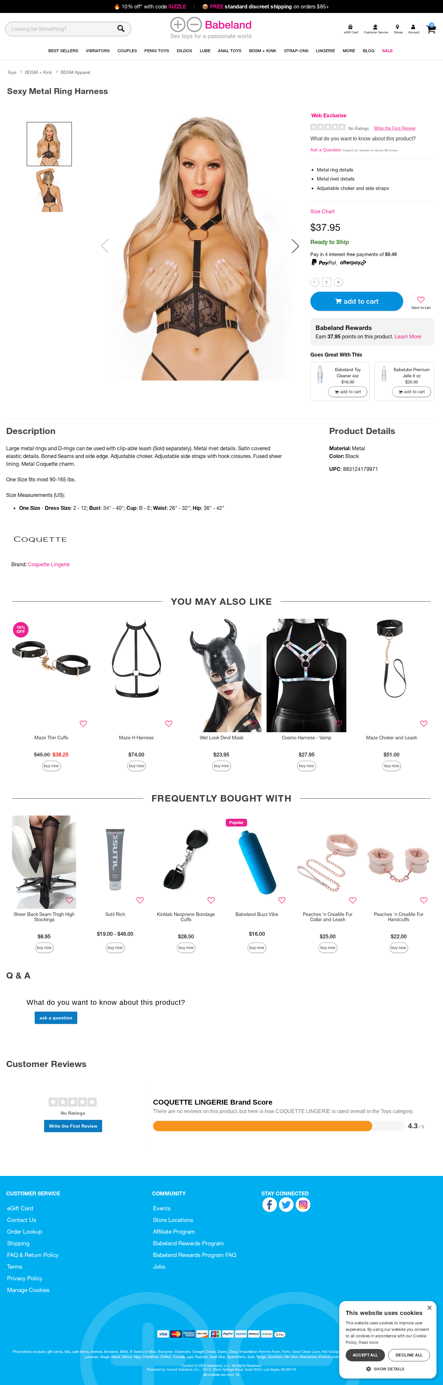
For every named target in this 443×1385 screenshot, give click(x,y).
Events (162, 1208)
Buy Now (51, 765)
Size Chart (322, 211)
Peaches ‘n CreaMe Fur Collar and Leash (328, 916)
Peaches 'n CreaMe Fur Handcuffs (399, 916)
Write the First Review (394, 128)
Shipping (18, 1243)
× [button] (429, 1308)
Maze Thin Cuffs (51, 738)
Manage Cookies (28, 1289)
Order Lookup (24, 1231)
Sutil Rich (115, 914)
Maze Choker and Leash (391, 738)
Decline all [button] (409, 1355)
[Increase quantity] (338, 282)
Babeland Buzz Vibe (256, 914)
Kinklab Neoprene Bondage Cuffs (186, 916)
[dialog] (388, 1340)
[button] (295, 246)
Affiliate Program (174, 1231)
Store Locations (173, 1219)
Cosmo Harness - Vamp (306, 738)
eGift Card (20, 1208)
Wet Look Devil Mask (221, 738)
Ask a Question (325, 149)
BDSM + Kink (38, 72)
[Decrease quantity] (314, 282)
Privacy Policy (24, 1278)
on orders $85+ (265, 6)
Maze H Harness (136, 738)
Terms (14, 1266)
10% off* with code (150, 6)
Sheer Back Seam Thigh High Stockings (44, 916)
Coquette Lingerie (49, 564)
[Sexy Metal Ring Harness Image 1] (200, 246)
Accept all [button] (365, 1355)
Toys (12, 72)
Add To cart (361, 301)
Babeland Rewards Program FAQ (194, 1254)
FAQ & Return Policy (33, 1254)
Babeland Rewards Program (188, 1243)
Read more (368, 1342)
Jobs (159, 1266)
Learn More (408, 336)
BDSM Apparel (75, 72)
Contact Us (21, 1219)
